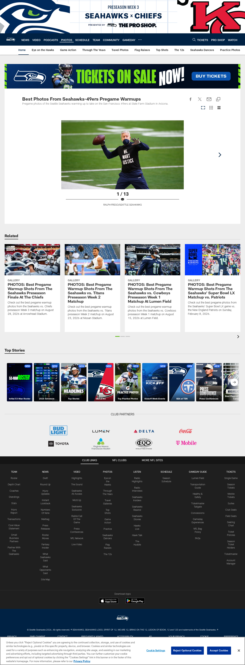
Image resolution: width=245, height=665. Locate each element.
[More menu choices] (139, 39)
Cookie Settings (155, 650)
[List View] (219, 108)
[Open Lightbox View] (122, 165)
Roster (14, 478)
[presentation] (238, 337)
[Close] (239, 650)
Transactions (13, 519)
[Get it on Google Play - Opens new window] (135, 602)
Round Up (45, 484)
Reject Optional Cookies (187, 650)
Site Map (45, 579)
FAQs (197, 538)
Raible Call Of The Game (76, 519)
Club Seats (231, 509)
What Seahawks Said (45, 557)
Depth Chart (14, 484)
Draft (45, 478)
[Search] (194, 39)
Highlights (77, 478)
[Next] (219, 155)
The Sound (76, 484)
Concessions (197, 513)
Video (77, 471)
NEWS (45, 471)
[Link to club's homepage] (10, 39)
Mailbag (45, 519)
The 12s (108, 554)
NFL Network (76, 538)
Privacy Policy (82, 661)
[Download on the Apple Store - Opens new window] (108, 601)
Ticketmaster (231, 554)
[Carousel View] (203, 108)
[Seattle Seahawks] (122, 618)
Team (14, 471)
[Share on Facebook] (191, 101)
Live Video (77, 544)
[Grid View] (211, 108)
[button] (117, 336)
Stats (14, 503)
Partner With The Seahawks (14, 550)
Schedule (166, 471)
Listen (137, 471)
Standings (14, 496)
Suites (231, 503)
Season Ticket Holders (231, 544)
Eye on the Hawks (107, 481)
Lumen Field (198, 478)
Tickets (231, 471)
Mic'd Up (77, 500)
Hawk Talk (137, 535)
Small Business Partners (14, 538)
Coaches (14, 490)
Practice (108, 528)
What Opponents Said (45, 569)
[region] (122, 651)
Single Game (231, 478)
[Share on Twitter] (200, 101)
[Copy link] (218, 99)
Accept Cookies (219, 650)
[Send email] (209, 101)
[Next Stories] (234, 382)
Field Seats (231, 516)
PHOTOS (107, 471)
